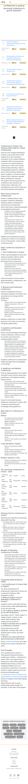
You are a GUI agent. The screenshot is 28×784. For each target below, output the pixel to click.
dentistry (19, 737)
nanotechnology (10, 737)
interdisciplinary (19, 734)
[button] (14, 49)
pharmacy (6, 728)
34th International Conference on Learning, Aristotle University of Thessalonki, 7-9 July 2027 (15, 121)
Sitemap (14, 763)
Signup (14, 761)
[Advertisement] (14, 26)
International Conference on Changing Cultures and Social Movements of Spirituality (14, 108)
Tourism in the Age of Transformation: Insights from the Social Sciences (15, 43)
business (5, 725)
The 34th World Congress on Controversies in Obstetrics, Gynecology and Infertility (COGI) (15, 82)
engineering (14, 728)
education (13, 725)
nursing (9, 731)
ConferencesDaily (11, 641)
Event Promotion (14, 754)
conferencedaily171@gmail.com (14, 768)
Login (14, 760)
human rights (8, 734)
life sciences (21, 725)
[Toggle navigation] (25, 2)
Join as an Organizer (14, 753)
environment (17, 731)
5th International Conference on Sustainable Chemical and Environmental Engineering (15, 58)
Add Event (14, 751)
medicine (22, 728)
